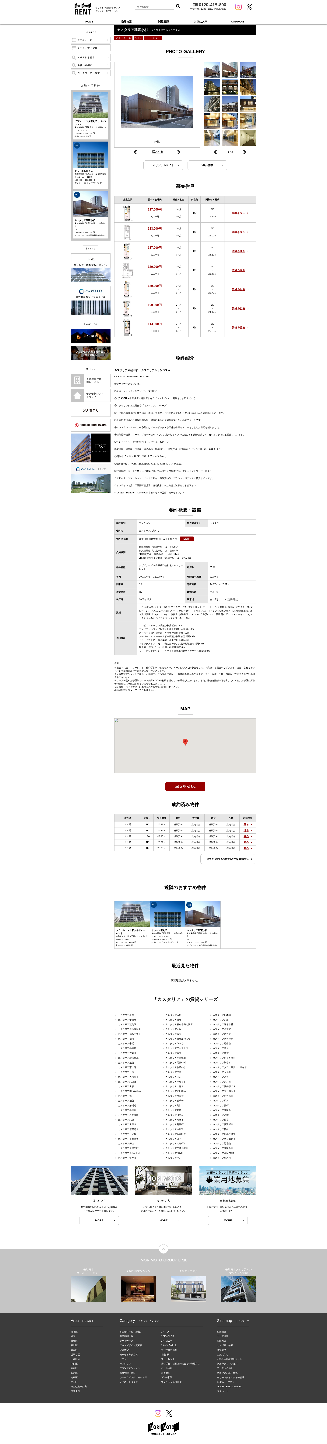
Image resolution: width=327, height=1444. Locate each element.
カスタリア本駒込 (174, 1129)
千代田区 (75, 1359)
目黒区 (74, 1340)
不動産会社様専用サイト (229, 1359)
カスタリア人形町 (222, 1072)
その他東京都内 (79, 1386)
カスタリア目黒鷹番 (128, 1138)
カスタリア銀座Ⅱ (127, 1158)
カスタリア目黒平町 (128, 1148)
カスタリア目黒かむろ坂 (177, 1039)
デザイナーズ (126, 1340)
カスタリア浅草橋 (174, 1100)
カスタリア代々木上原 (176, 1048)
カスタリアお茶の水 (175, 1067)
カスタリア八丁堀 (222, 1029)
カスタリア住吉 (173, 1076)
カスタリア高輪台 (222, 1110)
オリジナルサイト (163, 165)
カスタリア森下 (126, 1096)
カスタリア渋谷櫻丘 (223, 1039)
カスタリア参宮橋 (127, 1048)
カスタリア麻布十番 (223, 1024)
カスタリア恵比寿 (127, 1067)
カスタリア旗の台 (222, 1158)
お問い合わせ (188, 786)
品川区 (74, 1345)
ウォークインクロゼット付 (133, 1377)
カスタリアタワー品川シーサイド (230, 1067)
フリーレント (168, 1359)
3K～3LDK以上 (169, 1345)
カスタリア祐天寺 (222, 1034)
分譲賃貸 (124, 1350)
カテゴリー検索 (225, 1345)
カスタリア (125, 1363)
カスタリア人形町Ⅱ (175, 1143)
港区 (73, 1336)
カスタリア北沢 (126, 1119)
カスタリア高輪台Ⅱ (223, 1148)
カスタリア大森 (126, 1086)
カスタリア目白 (221, 1129)
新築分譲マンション (227, 1363)
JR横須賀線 (145, 554)
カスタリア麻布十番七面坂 (179, 1024)
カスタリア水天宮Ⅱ (223, 1096)
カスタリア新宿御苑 (128, 1057)
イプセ (123, 1359)
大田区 (74, 1350)
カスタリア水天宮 (174, 1096)
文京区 (74, 1372)
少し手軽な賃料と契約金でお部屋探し (180, 1363)
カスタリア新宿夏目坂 (129, 1029)
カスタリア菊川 (126, 1039)
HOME (89, 21)
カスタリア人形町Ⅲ (128, 1076)
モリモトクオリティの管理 (230, 1377)
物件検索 (126, 21)
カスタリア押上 (126, 1143)
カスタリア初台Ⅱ (222, 1062)
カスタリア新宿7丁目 (129, 1153)
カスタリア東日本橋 (175, 1091)
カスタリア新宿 (221, 1053)
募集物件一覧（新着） (131, 1331)
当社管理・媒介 (127, 1372)
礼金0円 (165, 1354)
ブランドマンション (130, 1368)
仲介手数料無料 (169, 1350)
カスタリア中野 (173, 1072)
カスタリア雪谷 (173, 1034)
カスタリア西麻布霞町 (224, 1153)
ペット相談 (167, 1368)
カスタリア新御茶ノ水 (224, 1086)
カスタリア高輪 (173, 1110)
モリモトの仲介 (225, 1368)
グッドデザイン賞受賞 (131, 1345)
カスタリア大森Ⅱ (127, 1053)
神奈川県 (75, 1391)
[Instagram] (238, 7)
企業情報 (221, 1331)
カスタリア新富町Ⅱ (223, 1124)
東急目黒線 (144, 550)
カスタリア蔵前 (126, 1062)
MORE (99, 1220)
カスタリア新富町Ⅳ (175, 1134)
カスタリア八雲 (221, 1115)
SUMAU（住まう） (227, 1382)
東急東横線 (144, 547)
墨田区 (74, 1382)
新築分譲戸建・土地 (227, 1372)
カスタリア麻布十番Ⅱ (129, 1034)
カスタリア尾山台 (222, 1043)
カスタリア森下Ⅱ (174, 1138)
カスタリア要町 (221, 1105)
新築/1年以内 (126, 1336)
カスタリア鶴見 (173, 1053)
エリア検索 (222, 1336)
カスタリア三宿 (126, 1072)
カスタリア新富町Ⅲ (128, 1129)
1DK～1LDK (167, 1336)
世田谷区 (75, 1354)
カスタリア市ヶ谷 (174, 1043)
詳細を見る (238, 212)
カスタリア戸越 (221, 1019)
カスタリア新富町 (174, 1124)
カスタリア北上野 (127, 1081)
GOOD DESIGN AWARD (229, 1386)
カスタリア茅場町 (127, 1105)
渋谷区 (74, 1331)
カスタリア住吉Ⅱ (174, 1158)
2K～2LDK (166, 1340)
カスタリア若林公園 (128, 1115)
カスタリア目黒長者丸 (224, 1134)
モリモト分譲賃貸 (129, 1354)
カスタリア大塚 (173, 1029)
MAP (186, 538)
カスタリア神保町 (174, 1153)
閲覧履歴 (163, 21)
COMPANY (237, 21)
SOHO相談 (166, 1377)
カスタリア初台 (221, 1048)
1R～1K (165, 1331)
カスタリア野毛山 (222, 1143)
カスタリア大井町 (222, 1081)
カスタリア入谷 (221, 1076)
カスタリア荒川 (173, 1105)
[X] (249, 7)
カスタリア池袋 (126, 1100)
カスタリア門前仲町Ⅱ (176, 1148)
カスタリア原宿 (221, 1119)
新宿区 (74, 1368)
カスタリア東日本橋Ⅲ (224, 1057)
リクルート (222, 1391)
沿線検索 (221, 1340)
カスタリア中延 (126, 1043)
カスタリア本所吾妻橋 (129, 1091)
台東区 (74, 1377)
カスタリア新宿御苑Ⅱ (224, 1138)
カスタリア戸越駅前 (175, 1057)
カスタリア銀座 (126, 1015)
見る (246, 824)
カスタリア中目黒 (127, 1019)
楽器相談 (165, 1372)
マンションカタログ (171, 1382)
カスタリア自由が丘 (175, 1115)
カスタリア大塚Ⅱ (127, 1124)
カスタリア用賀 (221, 1100)
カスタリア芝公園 (127, 1024)
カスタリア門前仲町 (175, 1062)
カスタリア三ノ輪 (127, 1134)
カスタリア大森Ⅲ (174, 1086)
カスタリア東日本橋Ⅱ (224, 1091)
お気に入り (200, 21)
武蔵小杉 (157, 547)
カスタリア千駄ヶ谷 (175, 1081)
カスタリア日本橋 (222, 1015)
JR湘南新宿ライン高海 (150, 558)
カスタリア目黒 (173, 1019)
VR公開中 (207, 165)
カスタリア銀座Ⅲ (127, 1110)
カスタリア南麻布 (174, 1119)
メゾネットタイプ (129, 1382)
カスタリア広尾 (173, 1015)
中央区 (74, 1363)
